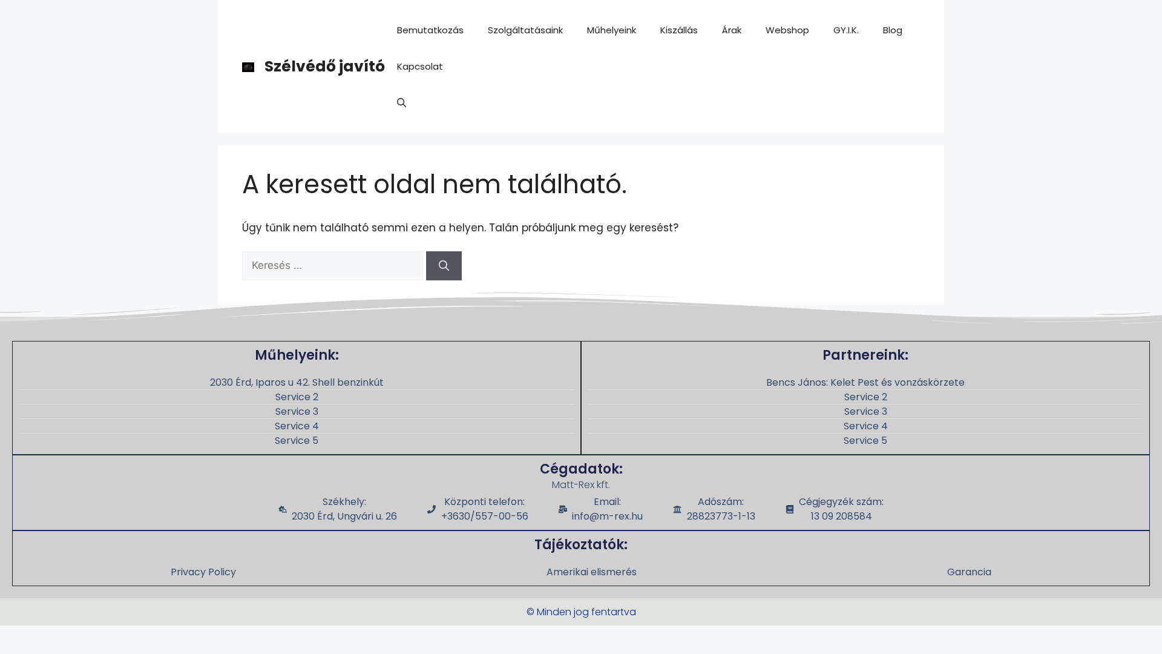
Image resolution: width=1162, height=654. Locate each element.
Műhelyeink (611, 30)
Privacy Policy (203, 572)
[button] (401, 103)
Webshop (787, 30)
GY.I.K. (846, 30)
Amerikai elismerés (592, 572)
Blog (892, 30)
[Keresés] (444, 265)
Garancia (969, 572)
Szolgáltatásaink (525, 30)
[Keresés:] (334, 265)
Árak (731, 30)
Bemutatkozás (430, 30)
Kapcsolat (420, 66)
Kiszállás (679, 30)
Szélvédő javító (324, 66)
